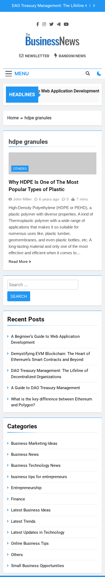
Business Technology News (36, 465)
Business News (25, 454)
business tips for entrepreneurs (39, 476)
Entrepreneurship (26, 487)
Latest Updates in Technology (37, 532)
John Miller (22, 199)
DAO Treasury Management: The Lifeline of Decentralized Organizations (48, 6)
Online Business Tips (30, 543)
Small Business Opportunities (37, 565)
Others (20, 169)
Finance (18, 499)
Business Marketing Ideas (34, 443)
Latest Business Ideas (31, 510)
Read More (18, 261)
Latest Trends (23, 521)
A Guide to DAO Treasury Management (45, 387)
